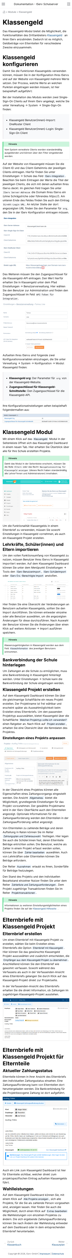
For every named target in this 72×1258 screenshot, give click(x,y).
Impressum (45, 1253)
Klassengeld (54, 35)
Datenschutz (58, 1253)
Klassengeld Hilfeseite (44, 908)
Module (12, 11)
